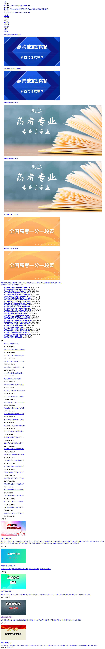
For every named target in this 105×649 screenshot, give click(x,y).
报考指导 (6, 16)
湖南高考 (59, 541)
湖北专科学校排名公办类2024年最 (14, 384)
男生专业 (6, 12)
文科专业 (22, 12)
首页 (5, 2)
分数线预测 (16, 283)
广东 (25, 594)
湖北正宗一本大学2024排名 (12, 343)
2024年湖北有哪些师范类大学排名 (14, 478)
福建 (61, 594)
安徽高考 (75, 541)
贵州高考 (32, 543)
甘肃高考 (27, 543)
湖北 (13, 594)
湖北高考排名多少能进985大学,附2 (14, 414)
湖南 (64, 594)
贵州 (34, 594)
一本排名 (6, 5)
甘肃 (70, 594)
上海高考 (8, 541)
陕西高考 (53, 541)
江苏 (19, 594)
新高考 (6, 31)
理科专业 (17, 12)
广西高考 (6, 543)
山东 (22, 594)
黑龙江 (17, 543)
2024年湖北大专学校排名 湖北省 (13, 443)
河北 (37, 594)
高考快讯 (6, 26)
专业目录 (42, 569)
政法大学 (40, 9)
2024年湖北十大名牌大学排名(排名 (14, 355)
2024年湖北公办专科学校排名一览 (14, 367)
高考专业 (58, 283)
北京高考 (3, 541)
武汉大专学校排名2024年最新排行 (14, 484)
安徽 (2, 594)
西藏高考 (60, 543)
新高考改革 (9, 283)
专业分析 (31, 569)
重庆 (58, 594)
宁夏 (46, 594)
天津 (8, 594)
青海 (73, 594)
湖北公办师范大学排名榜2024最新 (14, 396)
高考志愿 (53, 283)
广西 (78, 594)
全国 (2, 645)
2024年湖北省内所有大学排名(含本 (14, 402)
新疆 (89, 594)
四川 (11, 594)
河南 (31, 594)
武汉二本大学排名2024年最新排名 (14, 495)
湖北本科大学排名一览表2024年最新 (14, 390)
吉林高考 (98, 541)
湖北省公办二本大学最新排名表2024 (14, 425)
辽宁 (55, 594)
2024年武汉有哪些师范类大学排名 (14, 472)
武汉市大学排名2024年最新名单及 (14, 460)
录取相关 (6, 23)
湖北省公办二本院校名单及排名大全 (14, 349)
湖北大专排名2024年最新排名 (12, 379)
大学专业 (48, 569)
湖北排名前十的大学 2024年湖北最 (14, 454)
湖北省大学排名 (13, 284)
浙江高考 (31, 541)
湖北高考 (36, 541)
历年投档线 (47, 283)
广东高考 (14, 541)
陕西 (67, 594)
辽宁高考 (81, 541)
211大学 (14, 9)
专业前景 (36, 569)
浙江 (16, 594)
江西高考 (87, 541)
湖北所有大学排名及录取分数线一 (14, 437)
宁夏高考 (66, 543)
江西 (52, 594)
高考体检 (3, 283)
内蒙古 (91, 645)
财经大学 (46, 9)
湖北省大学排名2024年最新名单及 (14, 466)
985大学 (10, 9)
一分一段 (6, 19)
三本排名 (17, 5)
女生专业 (11, 12)
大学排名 (28, 283)
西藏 (81, 645)
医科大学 (35, 9)
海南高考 (92, 541)
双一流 (6, 9)
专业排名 (27, 12)
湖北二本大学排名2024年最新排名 (14, 501)
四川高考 (42, 541)
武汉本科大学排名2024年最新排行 (14, 507)
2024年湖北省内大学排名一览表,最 (14, 361)
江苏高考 (25, 541)
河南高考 (44, 543)
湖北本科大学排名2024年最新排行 (14, 513)
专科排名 (27, 5)
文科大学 (19, 9)
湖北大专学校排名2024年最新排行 (14, 490)
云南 (75, 594)
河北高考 (38, 543)
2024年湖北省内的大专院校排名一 (14, 373)
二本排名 (11, 5)
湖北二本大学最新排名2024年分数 (14, 449)
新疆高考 (49, 543)
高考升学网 (4, 284)
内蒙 (81, 594)
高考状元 (22, 283)
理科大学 (25, 9)
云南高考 (11, 543)
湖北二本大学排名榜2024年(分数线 (14, 408)
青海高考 (21, 543)
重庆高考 (70, 541)
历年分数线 (40, 283)
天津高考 (48, 541)
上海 (28, 594)
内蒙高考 (55, 543)
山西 (40, 594)
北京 (5, 594)
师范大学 (30, 9)
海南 (49, 594)
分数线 (6, 29)
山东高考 (20, 541)
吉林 (43, 594)
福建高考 (64, 541)
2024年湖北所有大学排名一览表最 (14, 419)
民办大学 (22, 5)
